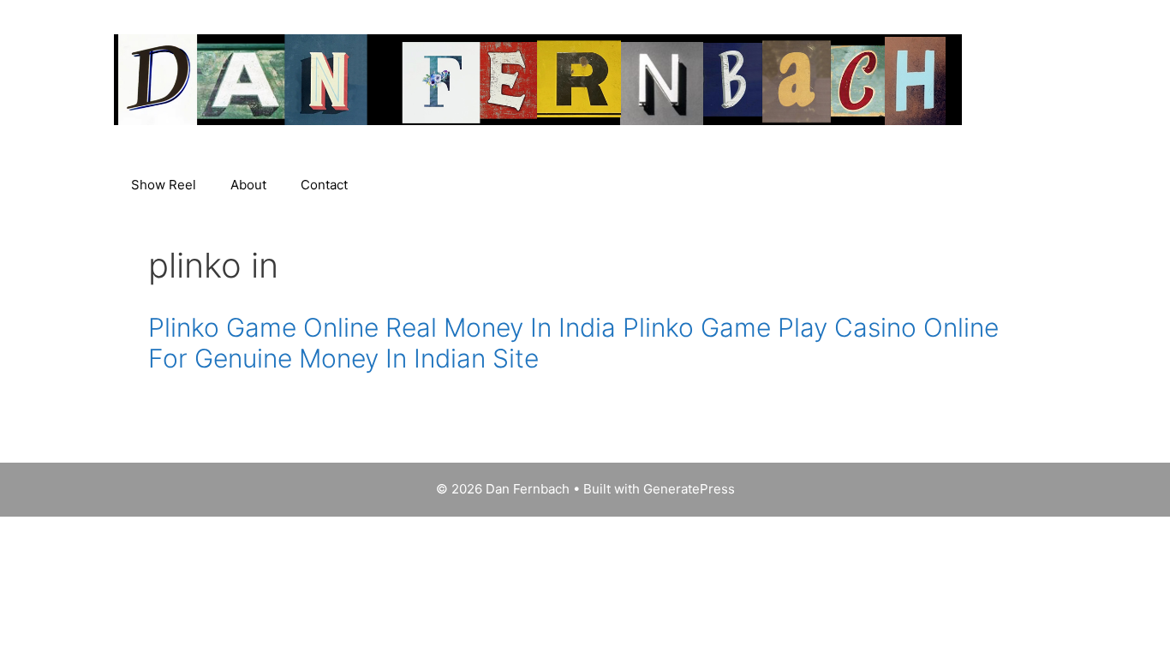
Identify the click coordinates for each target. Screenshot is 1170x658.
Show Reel (163, 184)
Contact (324, 184)
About (248, 184)
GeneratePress (689, 489)
